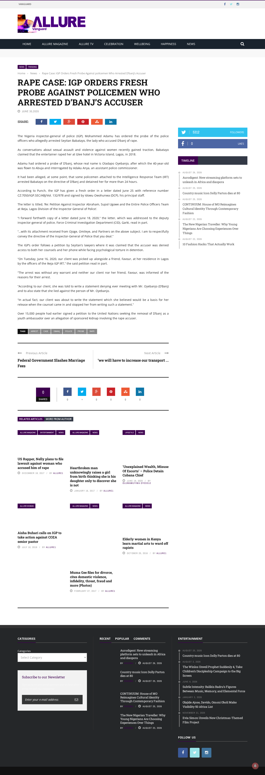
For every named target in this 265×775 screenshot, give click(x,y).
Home (27, 44)
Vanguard (25, 4)
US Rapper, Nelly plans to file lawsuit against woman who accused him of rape (40, 463)
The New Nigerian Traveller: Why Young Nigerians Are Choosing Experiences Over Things (142, 719)
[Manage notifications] (255, 766)
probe (81, 331)
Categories (24, 651)
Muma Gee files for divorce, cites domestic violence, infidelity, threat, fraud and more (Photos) (91, 578)
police (68, 331)
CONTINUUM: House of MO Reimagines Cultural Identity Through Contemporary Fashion (142, 697)
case (45, 331)
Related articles (30, 419)
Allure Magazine (55, 44)
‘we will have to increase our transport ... (133, 360)
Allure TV (86, 44)
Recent (105, 639)
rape (92, 331)
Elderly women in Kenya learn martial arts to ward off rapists (145, 543)
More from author (59, 419)
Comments (142, 639)
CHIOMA (128, 663)
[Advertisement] (213, 91)
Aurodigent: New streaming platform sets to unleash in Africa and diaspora (66, 51)
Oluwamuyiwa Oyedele (137, 483)
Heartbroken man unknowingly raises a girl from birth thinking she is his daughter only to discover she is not (93, 476)
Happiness (168, 44)
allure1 (58, 473)
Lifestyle (129, 432)
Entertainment (47, 432)
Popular (122, 639)
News (191, 44)
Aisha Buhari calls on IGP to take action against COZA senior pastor (39, 537)
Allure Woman (27, 506)
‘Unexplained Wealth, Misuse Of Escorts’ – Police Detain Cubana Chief (146, 470)
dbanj (57, 331)
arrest (34, 331)
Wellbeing (142, 44)
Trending (32, 67)
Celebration (113, 44)
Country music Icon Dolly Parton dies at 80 (45, 55)
